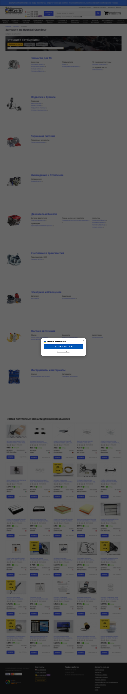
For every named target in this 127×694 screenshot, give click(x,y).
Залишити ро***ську (63, 352)
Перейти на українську (63, 346)
